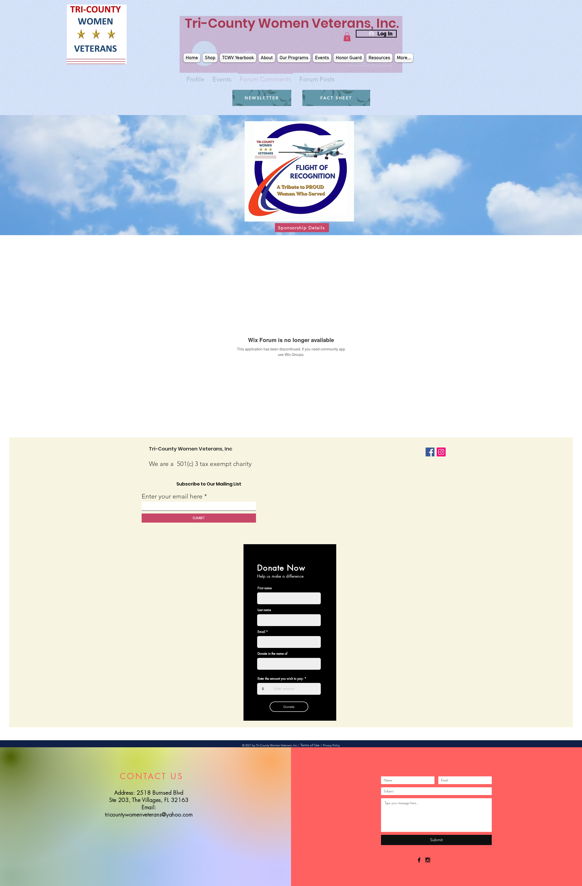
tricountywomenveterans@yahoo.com (149, 814)
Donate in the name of (272, 653)
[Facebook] (430, 452)
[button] (347, 36)
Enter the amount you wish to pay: (281, 678)
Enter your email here (172, 496)
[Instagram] (441, 452)
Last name (264, 610)
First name (265, 588)
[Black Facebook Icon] (419, 860)
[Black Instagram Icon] (427, 860)
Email (261, 631)
